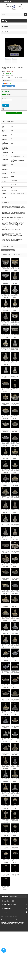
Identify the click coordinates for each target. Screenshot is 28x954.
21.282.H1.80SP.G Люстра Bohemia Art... (6, 618)
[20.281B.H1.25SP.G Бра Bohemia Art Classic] (5, 289)
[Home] (2, 31)
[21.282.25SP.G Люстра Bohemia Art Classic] (5, 558)
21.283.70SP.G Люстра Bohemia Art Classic (15, 686)
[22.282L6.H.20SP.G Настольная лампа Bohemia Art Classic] (15, 841)
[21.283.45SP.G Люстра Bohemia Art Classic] (15, 652)
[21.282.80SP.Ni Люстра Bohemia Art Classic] (15, 585)
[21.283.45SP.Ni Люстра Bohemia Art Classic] (5, 666)
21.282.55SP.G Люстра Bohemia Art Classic (5, 578)
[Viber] (6, 83)
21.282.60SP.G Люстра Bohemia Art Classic (15, 578)
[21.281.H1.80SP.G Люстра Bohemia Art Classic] (5, 491)
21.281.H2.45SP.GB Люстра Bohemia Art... (15, 511)
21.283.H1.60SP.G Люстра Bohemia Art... (15, 726)
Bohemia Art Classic (10, 73)
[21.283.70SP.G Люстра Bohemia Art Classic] (15, 679)
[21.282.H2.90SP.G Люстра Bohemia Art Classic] (15, 639)
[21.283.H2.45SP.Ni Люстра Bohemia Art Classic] (15, 760)
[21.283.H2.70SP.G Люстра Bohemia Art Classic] (5, 787)
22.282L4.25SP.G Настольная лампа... (5, 834)
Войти (25, 1)
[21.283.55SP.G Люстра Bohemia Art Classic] (15, 666)
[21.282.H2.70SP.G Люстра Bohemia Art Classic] (5, 639)
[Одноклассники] (5, 83)
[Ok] (25, 896)
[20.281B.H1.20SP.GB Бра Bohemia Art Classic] (15, 276)
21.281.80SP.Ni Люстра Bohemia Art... (5, 443)
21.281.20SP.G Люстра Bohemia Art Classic (15, 390)
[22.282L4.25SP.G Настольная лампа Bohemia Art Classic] (5, 827)
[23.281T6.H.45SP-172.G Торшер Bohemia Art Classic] (5, 868)
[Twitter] (5, 901)
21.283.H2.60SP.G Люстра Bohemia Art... (15, 780)
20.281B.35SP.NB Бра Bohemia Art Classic (6, 282)
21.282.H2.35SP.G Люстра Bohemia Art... (15, 618)
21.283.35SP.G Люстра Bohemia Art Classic (5, 659)
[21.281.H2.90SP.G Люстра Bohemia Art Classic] (15, 531)
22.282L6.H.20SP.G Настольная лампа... (15, 847)
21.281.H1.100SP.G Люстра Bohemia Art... (15, 443)
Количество (5, 98)
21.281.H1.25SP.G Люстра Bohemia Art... (6, 457)
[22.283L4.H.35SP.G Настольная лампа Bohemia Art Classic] (5, 854)
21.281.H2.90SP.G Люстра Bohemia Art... (15, 538)
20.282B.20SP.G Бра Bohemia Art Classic (15, 322)
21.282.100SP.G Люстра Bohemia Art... (5, 551)
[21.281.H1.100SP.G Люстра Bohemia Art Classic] (15, 437)
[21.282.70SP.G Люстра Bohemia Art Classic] (5, 585)
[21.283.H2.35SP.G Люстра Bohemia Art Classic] (5, 760)
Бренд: (3, 73)
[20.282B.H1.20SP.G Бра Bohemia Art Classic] (5, 343)
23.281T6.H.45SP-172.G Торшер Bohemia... (6, 874)
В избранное (8, 109)
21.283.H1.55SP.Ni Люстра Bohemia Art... (6, 726)
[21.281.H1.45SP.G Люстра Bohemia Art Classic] (5, 464)
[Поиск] (25, 14)
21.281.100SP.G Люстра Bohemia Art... (5, 390)
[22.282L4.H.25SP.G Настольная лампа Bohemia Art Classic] (15, 827)
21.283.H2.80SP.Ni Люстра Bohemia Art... (15, 793)
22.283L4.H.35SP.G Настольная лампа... (5, 861)
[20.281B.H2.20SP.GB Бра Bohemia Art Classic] (5, 303)
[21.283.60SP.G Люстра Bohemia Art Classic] (5, 679)
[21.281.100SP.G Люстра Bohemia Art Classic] (5, 383)
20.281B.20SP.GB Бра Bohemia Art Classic (6, 268)
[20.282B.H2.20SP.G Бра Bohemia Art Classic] (15, 356)
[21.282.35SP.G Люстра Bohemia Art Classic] (15, 558)
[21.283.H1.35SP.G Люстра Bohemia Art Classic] (5, 706)
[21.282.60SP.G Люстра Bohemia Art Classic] (15, 572)
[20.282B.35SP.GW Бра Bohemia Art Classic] (15, 329)
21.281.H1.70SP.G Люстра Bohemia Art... (15, 484)
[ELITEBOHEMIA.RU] (14, 7)
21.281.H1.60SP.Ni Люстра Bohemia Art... (6, 484)
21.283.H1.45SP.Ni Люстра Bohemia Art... (15, 713)
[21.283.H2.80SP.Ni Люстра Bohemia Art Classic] (15, 787)
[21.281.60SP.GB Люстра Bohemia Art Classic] (5, 424)
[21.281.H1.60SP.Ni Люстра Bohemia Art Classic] (5, 477)
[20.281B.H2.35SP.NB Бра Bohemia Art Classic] (5, 316)
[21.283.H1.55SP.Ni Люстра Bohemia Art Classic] (5, 720)
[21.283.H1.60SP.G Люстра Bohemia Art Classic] (15, 720)
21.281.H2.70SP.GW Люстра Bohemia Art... (15, 524)
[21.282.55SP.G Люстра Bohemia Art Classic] (5, 572)
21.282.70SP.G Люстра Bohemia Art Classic (5, 591)
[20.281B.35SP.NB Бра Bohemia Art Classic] (5, 276)
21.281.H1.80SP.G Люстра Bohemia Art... (6, 497)
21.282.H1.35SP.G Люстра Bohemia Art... (6, 605)
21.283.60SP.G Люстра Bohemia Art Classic (5, 686)
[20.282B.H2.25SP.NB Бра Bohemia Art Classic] (5, 370)
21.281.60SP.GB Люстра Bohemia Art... (5, 430)
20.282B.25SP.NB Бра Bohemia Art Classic (6, 336)
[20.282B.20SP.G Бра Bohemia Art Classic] (15, 316)
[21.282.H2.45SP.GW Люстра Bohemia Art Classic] (5, 626)
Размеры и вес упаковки (8, 86)
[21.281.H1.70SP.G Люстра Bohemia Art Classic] (15, 477)
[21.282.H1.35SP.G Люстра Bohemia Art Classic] (5, 599)
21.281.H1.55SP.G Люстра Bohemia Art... (15, 470)
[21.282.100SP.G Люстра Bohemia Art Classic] (5, 545)
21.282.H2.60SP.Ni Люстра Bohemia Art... (15, 632)
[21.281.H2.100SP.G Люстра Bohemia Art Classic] (5, 504)
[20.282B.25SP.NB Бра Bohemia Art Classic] (5, 329)
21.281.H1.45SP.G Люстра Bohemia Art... (6, 470)
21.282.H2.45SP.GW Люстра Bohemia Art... (5, 632)
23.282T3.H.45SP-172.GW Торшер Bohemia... (15, 874)
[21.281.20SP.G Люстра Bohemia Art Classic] (15, 383)
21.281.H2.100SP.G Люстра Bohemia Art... (5, 511)
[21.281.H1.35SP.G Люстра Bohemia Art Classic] (15, 451)
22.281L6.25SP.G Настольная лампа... (5, 820)
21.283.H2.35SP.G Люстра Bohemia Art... (6, 766)
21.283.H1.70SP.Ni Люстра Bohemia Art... (6, 739)
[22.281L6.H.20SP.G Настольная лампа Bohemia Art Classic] (15, 814)
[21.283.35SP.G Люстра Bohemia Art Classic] (5, 652)
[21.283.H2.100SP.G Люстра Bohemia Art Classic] (15, 747)
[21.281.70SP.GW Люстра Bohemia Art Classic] (15, 424)
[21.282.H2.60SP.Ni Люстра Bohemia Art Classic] (15, 626)
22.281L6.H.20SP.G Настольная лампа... (15, 820)
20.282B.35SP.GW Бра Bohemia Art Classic (15, 336)
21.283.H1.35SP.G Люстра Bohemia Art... (6, 713)
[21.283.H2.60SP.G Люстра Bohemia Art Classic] (15, 774)
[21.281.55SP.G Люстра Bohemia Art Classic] (15, 410)
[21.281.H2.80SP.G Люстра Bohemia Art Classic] (5, 531)
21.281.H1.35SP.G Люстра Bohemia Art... (15, 457)
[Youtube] (8, 901)
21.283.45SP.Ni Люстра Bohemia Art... (5, 672)
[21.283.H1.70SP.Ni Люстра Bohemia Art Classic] (5, 733)
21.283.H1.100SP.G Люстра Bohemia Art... (15, 699)
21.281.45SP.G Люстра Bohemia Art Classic (5, 416)
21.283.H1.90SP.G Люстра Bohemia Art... (6, 753)
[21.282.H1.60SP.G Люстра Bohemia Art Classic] (15, 599)
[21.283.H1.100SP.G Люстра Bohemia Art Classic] (15, 693)
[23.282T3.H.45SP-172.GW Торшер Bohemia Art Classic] (15, 868)
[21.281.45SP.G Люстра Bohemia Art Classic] (5, 410)
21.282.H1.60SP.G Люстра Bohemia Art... (15, 605)
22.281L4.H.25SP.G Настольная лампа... (15, 807)
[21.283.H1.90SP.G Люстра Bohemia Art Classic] (5, 747)
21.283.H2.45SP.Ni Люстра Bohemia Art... (15, 766)
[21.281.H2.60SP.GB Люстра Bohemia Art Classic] (5, 518)
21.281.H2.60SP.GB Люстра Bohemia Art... (5, 524)
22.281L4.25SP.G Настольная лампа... (5, 807)
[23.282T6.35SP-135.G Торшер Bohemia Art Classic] (5, 881)
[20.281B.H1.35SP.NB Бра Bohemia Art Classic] (15, 289)
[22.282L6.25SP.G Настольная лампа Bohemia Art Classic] (5, 841)
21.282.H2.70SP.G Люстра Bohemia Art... (6, 645)
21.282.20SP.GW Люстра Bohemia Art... (15, 551)
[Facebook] (2, 901)
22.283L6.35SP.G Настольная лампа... (15, 861)
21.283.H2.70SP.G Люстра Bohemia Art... (6, 793)
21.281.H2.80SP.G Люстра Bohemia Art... (6, 538)
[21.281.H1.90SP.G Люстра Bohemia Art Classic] (15, 491)
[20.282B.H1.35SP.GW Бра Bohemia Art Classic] (5, 356)
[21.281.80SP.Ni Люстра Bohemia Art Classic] (5, 437)
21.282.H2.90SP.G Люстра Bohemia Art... (15, 645)
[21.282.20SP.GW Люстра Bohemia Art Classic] (15, 545)
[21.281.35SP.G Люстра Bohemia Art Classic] (15, 397)
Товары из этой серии (14, 113)
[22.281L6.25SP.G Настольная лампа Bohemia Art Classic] (5, 814)
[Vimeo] (10, 901)
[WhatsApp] (10, 83)
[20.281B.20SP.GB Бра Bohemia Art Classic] (5, 262)
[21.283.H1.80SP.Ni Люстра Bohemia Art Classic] (15, 733)
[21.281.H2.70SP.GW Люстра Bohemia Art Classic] (15, 518)
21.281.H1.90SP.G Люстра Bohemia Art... (15, 497)
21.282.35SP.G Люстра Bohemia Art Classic (15, 564)
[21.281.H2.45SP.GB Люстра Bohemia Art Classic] (15, 504)
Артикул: (4, 71)
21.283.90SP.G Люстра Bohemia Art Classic (5, 699)
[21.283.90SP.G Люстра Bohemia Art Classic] (5, 693)
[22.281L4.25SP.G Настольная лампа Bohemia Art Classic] (5, 801)
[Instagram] (13, 901)
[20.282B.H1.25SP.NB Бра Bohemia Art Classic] (15, 343)
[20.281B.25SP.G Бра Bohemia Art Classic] (15, 262)
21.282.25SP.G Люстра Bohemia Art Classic (5, 564)
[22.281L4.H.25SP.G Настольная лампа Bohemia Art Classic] (15, 801)
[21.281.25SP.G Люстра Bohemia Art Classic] (5, 397)
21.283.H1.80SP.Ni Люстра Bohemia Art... (15, 739)
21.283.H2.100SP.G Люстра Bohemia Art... (15, 753)
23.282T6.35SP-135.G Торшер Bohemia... (5, 887)
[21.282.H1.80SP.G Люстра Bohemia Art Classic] (5, 612)
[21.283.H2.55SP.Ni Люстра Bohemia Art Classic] (5, 774)
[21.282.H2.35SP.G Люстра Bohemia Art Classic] (15, 612)
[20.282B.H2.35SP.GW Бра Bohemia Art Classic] (15, 370)
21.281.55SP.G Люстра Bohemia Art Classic (15, 416)
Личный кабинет (6, 908)
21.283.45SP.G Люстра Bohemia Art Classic (15, 659)
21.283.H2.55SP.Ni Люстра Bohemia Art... (6, 780)
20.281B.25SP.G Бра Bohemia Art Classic (15, 268)
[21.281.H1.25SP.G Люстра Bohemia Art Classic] (5, 451)
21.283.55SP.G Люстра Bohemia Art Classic (15, 672)
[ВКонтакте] (3, 83)
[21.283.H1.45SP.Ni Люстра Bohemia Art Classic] (15, 706)
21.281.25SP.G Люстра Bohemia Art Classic (5, 403)
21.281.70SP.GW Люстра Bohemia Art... (15, 430)
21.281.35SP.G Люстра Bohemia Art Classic (15, 403)
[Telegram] (8, 83)
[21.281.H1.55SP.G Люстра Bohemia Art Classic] (15, 464)
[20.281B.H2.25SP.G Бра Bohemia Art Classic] (15, 303)
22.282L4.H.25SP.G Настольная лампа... (15, 834)
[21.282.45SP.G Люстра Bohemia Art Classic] (8, 61)
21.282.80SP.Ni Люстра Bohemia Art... (15, 591)
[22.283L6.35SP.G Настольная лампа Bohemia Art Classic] (15, 854)
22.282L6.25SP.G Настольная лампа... (5, 847)
